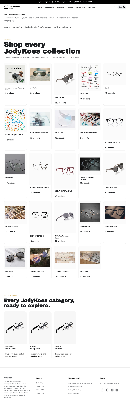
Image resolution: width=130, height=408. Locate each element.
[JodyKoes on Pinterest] (112, 390)
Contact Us (39, 383)
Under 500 (84, 271)
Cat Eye (107, 88)
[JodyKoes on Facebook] (106, 390)
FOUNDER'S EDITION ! (113, 142)
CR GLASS (59, 133)
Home (40, 7)
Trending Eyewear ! (62, 271)
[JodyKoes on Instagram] (101, 390)
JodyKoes (8, 378)
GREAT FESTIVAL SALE (63, 191)
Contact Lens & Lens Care (39, 133)
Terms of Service (41, 386)
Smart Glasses (49, 7)
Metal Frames (85, 226)
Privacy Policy (40, 393)
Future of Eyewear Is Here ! (39, 187)
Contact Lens (80, 7)
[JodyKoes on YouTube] (117, 390)
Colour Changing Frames (14, 135)
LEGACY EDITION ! (111, 187)
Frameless (70, 7)
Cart (121, 7)
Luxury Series (35, 349)
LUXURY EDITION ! (37, 236)
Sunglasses (60, 7)
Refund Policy (40, 389)
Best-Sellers (59, 98)
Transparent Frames (37, 271)
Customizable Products (88, 133)
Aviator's (33, 88)
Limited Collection (11, 226)
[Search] (114, 7)
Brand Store (91, 7)
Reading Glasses (111, 226)
